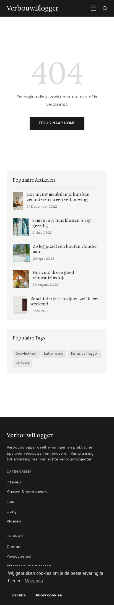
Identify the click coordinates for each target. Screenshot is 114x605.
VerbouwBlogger (30, 435)
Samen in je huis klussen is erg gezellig (61, 223)
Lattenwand (53, 353)
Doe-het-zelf (26, 353)
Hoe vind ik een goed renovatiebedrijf (53, 275)
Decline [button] (19, 595)
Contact (14, 546)
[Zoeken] (104, 8)
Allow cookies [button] (48, 595)
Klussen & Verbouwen (27, 491)
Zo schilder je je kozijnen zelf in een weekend (65, 301)
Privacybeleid (19, 556)
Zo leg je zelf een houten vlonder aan (65, 249)
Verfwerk (22, 363)
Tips (10, 501)
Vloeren (14, 521)
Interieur (14, 482)
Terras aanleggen (85, 353)
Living (12, 511)
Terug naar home (57, 123)
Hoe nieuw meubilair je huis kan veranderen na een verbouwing (58, 197)
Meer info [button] (34, 580)
